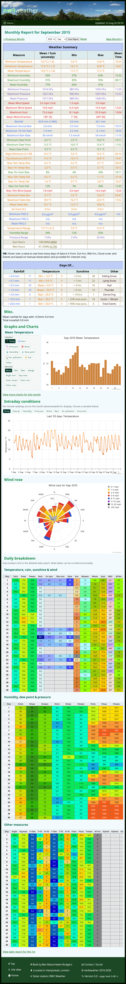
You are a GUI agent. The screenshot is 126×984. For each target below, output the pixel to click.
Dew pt (16, 411)
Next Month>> (114, 39)
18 (7, 644)
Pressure (39, 411)
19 (7, 648)
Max (23, 370)
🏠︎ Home (13, 975)
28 (7, 682)
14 (7, 629)
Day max (23, 375)
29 (7, 686)
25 (7, 671)
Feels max (11, 385)
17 (7, 640)
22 (7, 659)
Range (31, 370)
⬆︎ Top (11, 963)
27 (7, 678)
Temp (7, 411)
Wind (49, 411)
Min (16, 370)
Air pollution (68, 411)
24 (7, 667)
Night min (11, 375)
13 (7, 625)
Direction (81, 411)
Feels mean (11, 380)
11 (7, 618)
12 (7, 621)
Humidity (27, 411)
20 (7, 652)
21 (7, 656)
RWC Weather (57, 976)
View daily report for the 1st (19, 951)
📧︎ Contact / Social (91, 964)
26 (7, 674)
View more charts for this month (22, 394)
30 (7, 690)
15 (7, 633)
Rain (57, 411)
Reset (83, 39)
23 (7, 663)
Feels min (25, 380)
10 (7, 614)
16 (7, 637)
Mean (8, 370)
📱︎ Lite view (14, 969)
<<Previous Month (14, 39)
